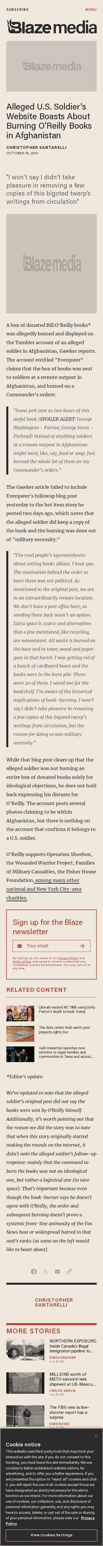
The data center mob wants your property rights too (64, 1030)
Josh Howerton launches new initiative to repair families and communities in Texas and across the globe (65, 1053)
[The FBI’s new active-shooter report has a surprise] (25, 1415)
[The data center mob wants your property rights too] (20, 1033)
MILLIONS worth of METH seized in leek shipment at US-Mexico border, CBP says (71, 1380)
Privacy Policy (68, 958)
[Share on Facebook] (34, 1271)
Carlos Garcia (62, 1391)
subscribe (17, 10)
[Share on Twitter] (46, 1271)
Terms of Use (22, 961)
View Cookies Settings (52, 1535)
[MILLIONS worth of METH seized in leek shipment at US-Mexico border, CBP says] (25, 1382)
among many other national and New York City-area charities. (44, 888)
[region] (51, 1487)
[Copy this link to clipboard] (69, 1271)
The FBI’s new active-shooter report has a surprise (69, 1413)
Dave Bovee (59, 1424)
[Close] (96, 1436)
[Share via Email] (57, 1271)
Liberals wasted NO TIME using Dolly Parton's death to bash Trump (67, 1010)
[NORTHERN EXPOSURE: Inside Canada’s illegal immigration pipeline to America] (25, 1349)
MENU (91, 10)
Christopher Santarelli (36, 148)
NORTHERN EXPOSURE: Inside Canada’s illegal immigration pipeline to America (73, 1346)
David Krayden (62, 1358)
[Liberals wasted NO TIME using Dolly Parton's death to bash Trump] (20, 1013)
